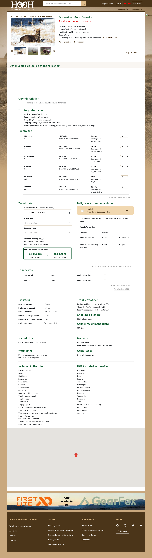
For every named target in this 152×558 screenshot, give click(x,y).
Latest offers (123, 9)
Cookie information (56, 544)
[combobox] (48, 223)
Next (53, 51)
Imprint (13, 535)
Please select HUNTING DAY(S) (39, 207)
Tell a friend (122, 531)
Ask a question (65, 42)
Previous (12, 51)
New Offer (137, 3)
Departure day (30, 228)
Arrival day (28, 218)
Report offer (131, 52)
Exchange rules (54, 525)
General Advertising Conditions (61, 530)
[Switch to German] (125, 3)
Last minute (137, 9)
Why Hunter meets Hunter (20, 526)
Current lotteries (89, 535)
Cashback (86, 539)
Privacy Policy (53, 539)
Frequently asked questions (93, 530)
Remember (79, 42)
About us (13, 531)
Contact (13, 540)
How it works (87, 525)
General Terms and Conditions (60, 535)
